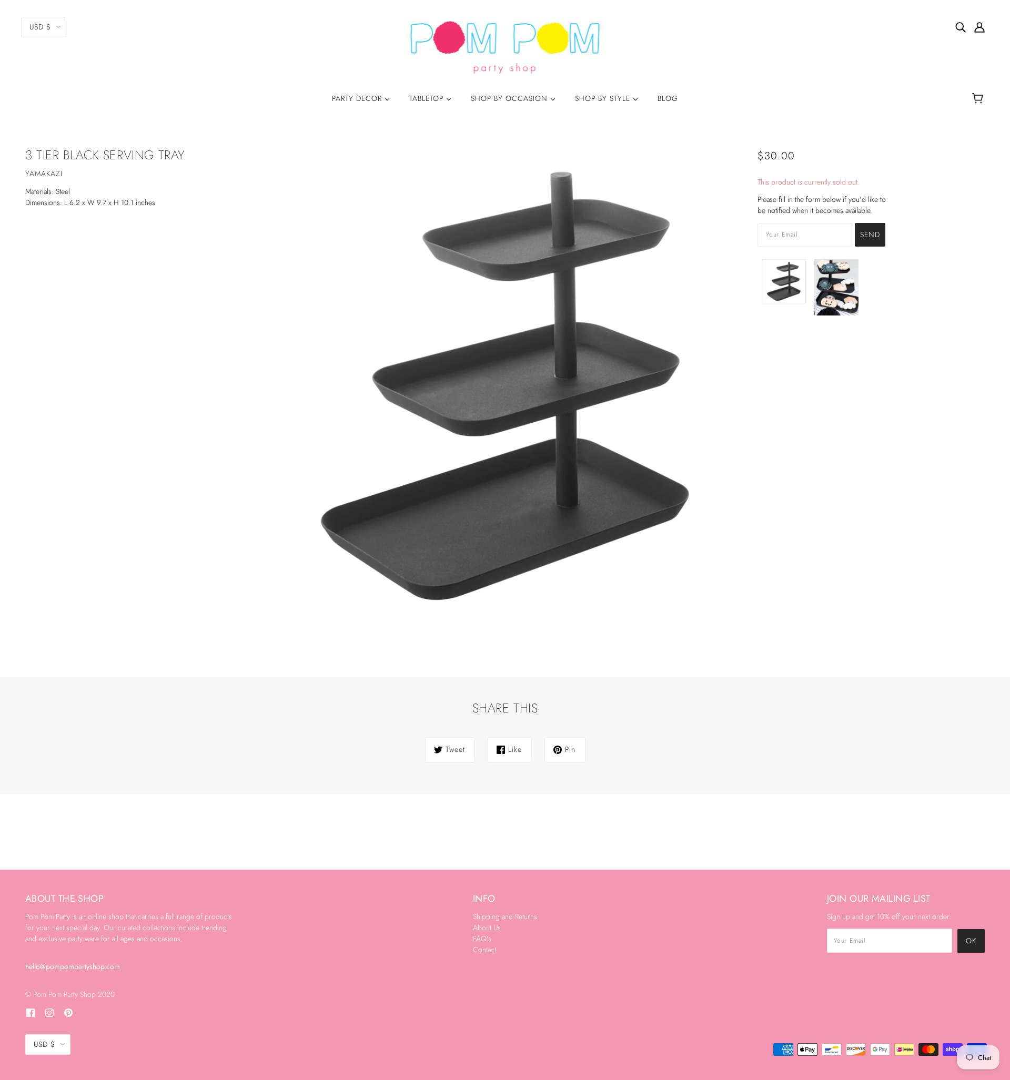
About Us (487, 927)
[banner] (505, 46)
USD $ (40, 27)
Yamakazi (44, 173)
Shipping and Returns (505, 916)
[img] (960, 27)
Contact (484, 949)
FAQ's (482, 938)
